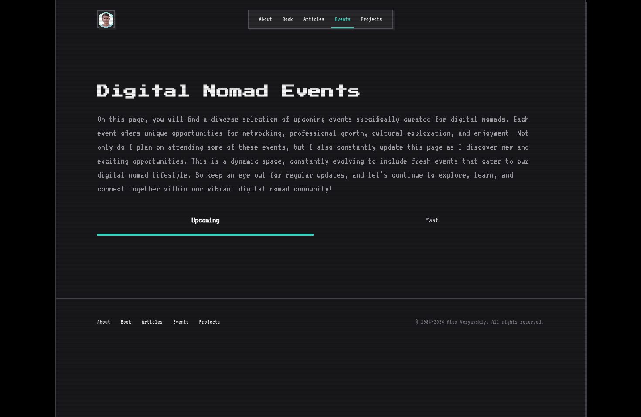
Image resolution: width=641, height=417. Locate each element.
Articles (313, 19)
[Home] (106, 20)
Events (343, 19)
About (265, 19)
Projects (371, 19)
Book (288, 19)
